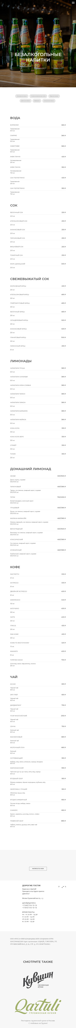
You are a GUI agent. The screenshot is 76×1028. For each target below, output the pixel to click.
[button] (38, 869)
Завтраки (37, 100)
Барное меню (54, 96)
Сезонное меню (49, 100)
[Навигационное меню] (73, 3)
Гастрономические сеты (38, 96)
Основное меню (22, 96)
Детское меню (25, 100)
